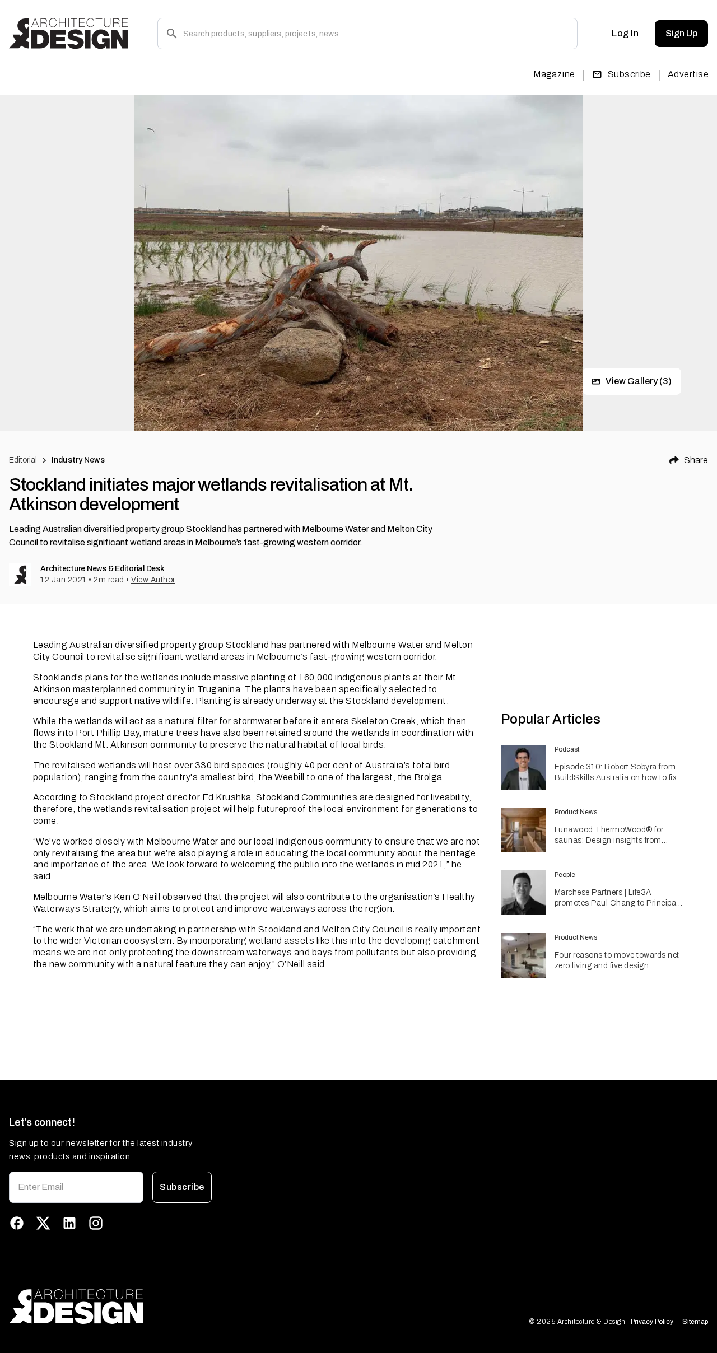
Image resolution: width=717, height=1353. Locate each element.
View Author (153, 580)
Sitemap (695, 1321)
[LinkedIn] (69, 1223)
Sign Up (681, 33)
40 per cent (328, 765)
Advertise (688, 74)
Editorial (23, 460)
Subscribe (629, 74)
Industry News (78, 460)
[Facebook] (17, 1223)
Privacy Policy (652, 1321)
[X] (43, 1223)
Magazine (554, 74)
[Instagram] (96, 1223)
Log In (625, 33)
